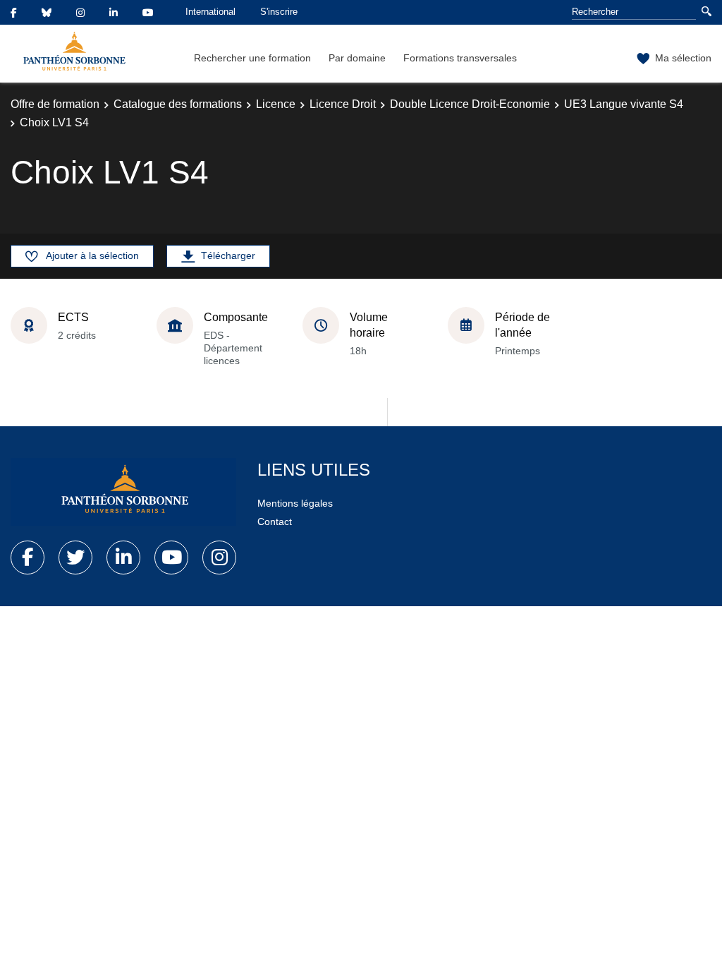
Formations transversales (460, 58)
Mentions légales (295, 503)
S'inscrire (279, 11)
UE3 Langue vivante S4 (623, 104)
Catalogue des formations (178, 104)
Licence (275, 104)
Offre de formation (55, 104)
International (210, 11)
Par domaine (357, 58)
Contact (274, 521)
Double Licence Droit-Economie (470, 104)
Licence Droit (343, 104)
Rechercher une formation (252, 58)
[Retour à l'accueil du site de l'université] (123, 492)
